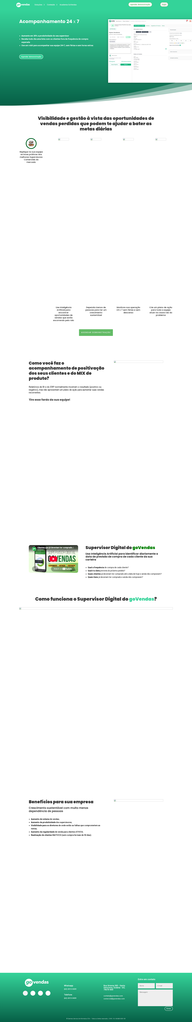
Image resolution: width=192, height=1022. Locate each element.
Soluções (38, 5)
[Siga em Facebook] (25, 993)
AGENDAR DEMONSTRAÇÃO (96, 332)
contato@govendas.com (113, 996)
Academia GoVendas (68, 5)
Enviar (168, 1008)
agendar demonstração (140, 4)
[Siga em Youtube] (32, 993)
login (164, 4)
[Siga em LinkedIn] (48, 993)
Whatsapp (68, 985)
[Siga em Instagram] (40, 993)
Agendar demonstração (31, 57)
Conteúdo (51, 5)
